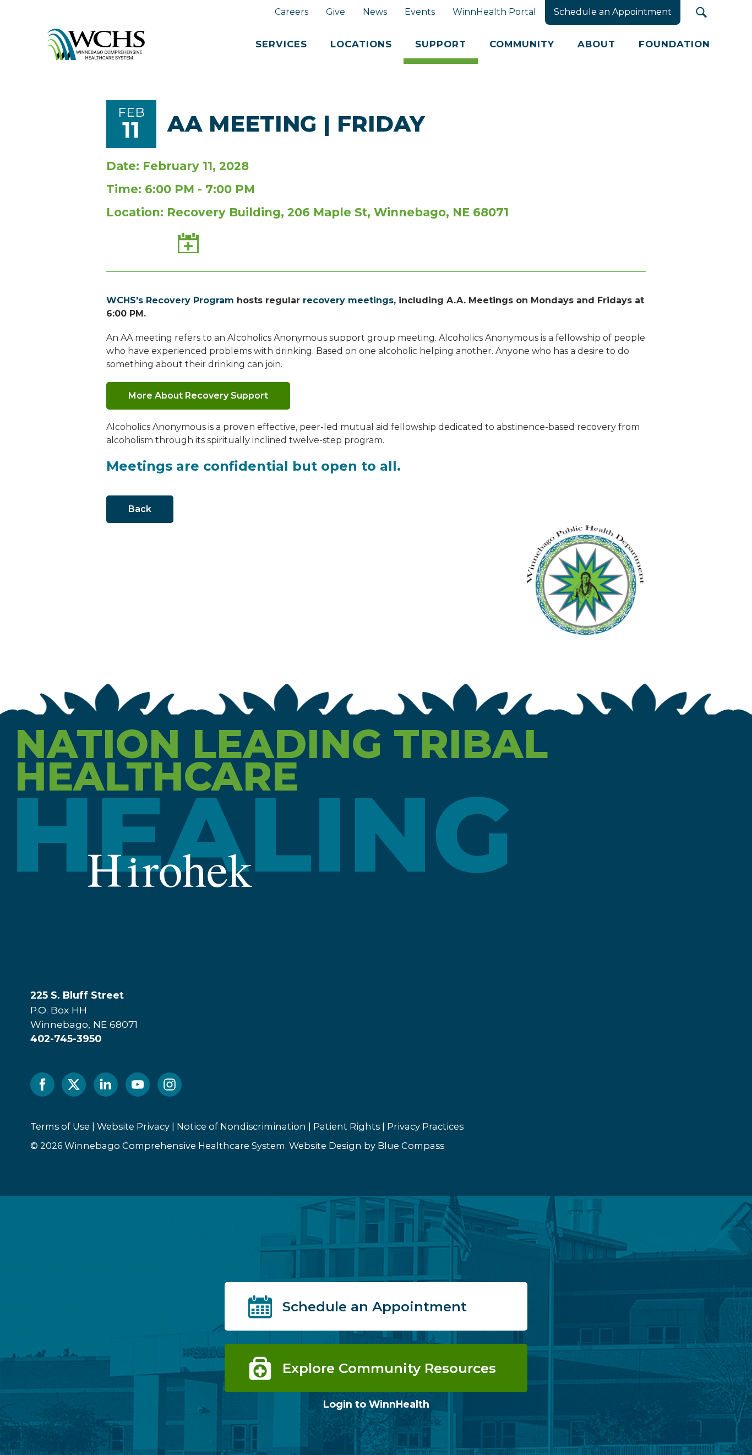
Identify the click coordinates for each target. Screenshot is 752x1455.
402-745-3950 (65, 1038)
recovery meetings (348, 300)
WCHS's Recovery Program (170, 300)
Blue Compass (411, 1145)
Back (139, 509)
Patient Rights (346, 1126)
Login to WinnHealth (376, 1404)
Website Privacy (133, 1126)
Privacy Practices (425, 1126)
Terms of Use (60, 1126)
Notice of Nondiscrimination (241, 1126)
